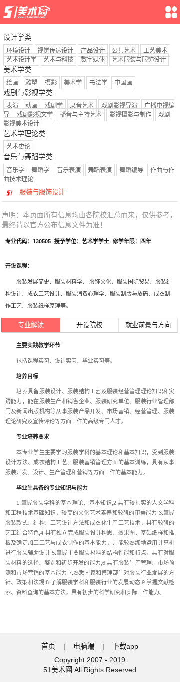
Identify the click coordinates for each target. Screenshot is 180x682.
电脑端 (84, 646)
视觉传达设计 (56, 50)
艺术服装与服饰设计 (139, 59)
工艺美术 (156, 50)
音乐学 (15, 169)
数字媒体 (93, 59)
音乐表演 (69, 169)
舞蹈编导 (132, 169)
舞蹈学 (41, 169)
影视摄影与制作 (131, 114)
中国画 (123, 82)
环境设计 (18, 50)
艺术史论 (18, 146)
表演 (12, 105)
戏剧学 (54, 105)
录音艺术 (82, 105)
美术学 (73, 82)
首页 (49, 646)
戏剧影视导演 (120, 105)
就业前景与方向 (148, 325)
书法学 (99, 82)
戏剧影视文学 (35, 114)
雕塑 (32, 82)
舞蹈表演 (100, 169)
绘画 (12, 82)
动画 (32, 105)
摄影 (51, 82)
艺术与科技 (59, 59)
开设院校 (89, 325)
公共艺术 (124, 50)
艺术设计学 (21, 59)
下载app (125, 646)
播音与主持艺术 (81, 114)
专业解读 (31, 325)
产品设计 (93, 50)
